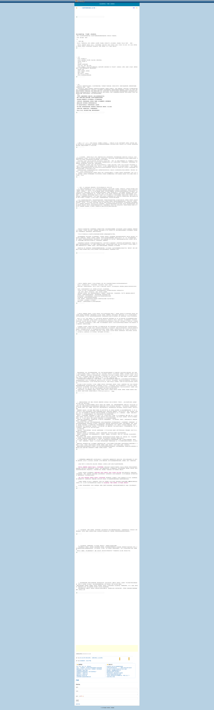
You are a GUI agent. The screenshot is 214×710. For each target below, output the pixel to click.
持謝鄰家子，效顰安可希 (82, 672)
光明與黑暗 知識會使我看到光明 (84, 676)
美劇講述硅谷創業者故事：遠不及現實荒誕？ (87, 671)
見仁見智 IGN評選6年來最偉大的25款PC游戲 (117, 669)
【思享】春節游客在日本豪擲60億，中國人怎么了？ (118, 675)
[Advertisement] (96, 12)
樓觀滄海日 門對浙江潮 (82, 675)
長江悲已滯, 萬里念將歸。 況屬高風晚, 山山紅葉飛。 (91, 657)
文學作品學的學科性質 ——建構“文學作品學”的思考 (119, 667)
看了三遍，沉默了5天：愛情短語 (84, 666)
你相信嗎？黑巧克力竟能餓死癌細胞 (115, 666)
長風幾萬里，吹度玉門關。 (86, 660)
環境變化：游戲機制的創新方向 (114, 670)
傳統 (137, 7)
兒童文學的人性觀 (111, 676)
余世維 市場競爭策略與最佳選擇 (114, 674)
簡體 (134, 7)
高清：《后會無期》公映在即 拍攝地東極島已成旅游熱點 (89, 667)
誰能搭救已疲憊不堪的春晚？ (113, 671)
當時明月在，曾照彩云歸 (82, 674)
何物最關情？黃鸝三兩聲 (82, 670)
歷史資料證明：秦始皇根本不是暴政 (115, 672)
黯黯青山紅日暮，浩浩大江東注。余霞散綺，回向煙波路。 (90, 669)
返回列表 (78, 704)
